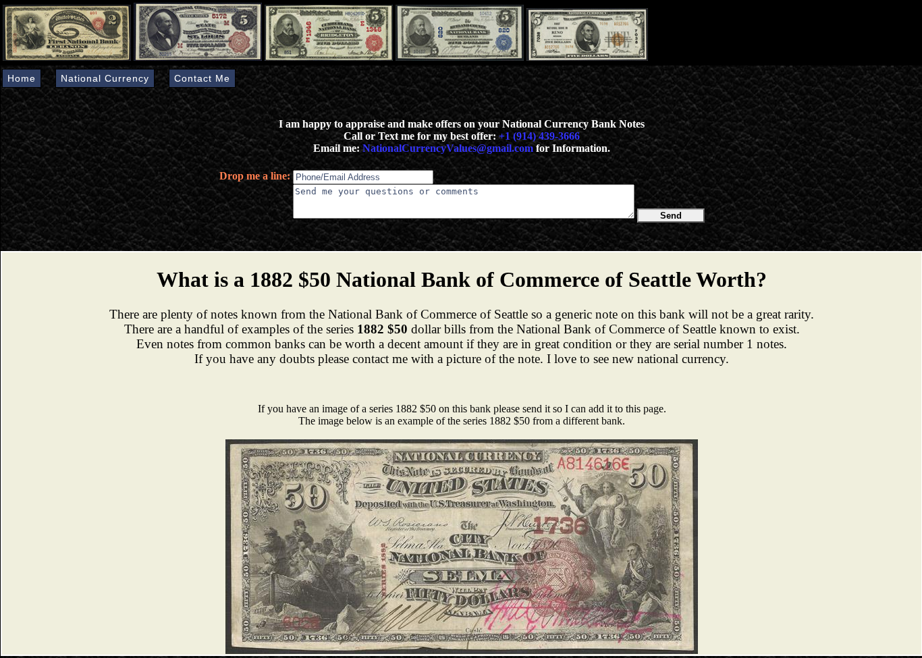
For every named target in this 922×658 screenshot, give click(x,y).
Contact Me (202, 78)
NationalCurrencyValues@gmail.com (446, 148)
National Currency (105, 78)
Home (21, 78)
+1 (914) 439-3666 (539, 136)
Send (671, 216)
